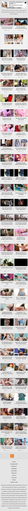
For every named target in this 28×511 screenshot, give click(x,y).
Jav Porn (14, 475)
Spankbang (14, 468)
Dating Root (14, 466)
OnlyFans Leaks (14, 482)
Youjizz (14, 461)
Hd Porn (14, 480)
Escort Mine (14, 470)
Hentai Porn (14, 473)
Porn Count (14, 477)
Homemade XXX (14, 464)
